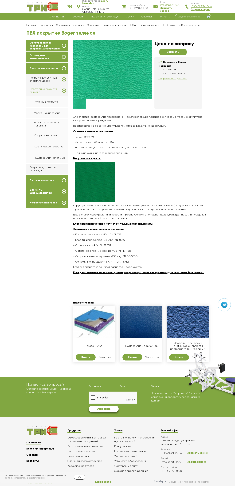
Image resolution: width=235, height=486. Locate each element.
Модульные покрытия (47, 112)
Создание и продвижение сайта (189, 481)
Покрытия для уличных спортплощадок (43, 79)
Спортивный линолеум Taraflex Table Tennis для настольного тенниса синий (187, 346)
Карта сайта (103, 481)
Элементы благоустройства (41, 191)
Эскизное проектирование (131, 470)
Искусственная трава (43, 202)
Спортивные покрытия (44, 68)
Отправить (104, 408)
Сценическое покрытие (48, 146)
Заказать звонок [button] (166, 9)
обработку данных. (37, 478)
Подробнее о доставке (172, 78)
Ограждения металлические (39, 57)
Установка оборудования (130, 460)
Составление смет (125, 465)
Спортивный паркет (46, 135)
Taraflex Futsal (94, 345)
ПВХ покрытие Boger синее (141, 345)
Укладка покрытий (125, 456)
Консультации (122, 446)
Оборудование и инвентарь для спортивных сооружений (45, 45)
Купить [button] (85, 357)
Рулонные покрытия (46, 101)
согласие (157, 396)
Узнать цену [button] (105, 357)
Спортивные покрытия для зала (43, 90)
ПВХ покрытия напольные (49, 157)
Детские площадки (42, 180)
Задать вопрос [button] (200, 9)
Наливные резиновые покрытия (47, 124)
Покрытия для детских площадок (43, 169)
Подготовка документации (130, 451)
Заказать (173, 51)
